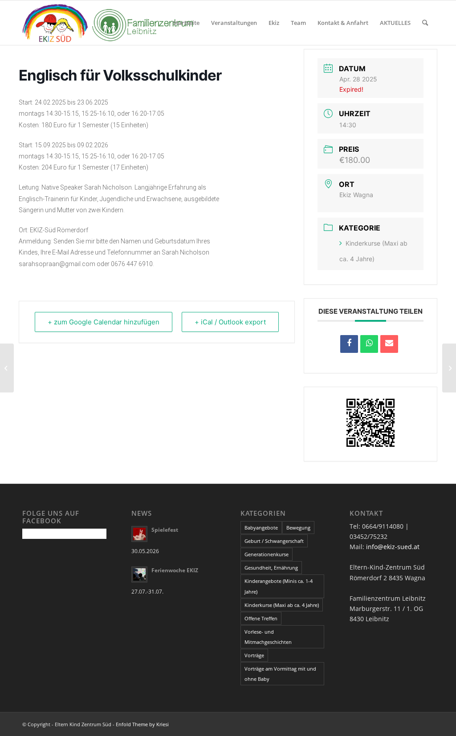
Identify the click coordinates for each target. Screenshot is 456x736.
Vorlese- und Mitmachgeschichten (268, 636)
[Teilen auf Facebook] (349, 344)
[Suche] (425, 22)
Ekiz (274, 23)
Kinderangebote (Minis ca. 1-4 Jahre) (278, 586)
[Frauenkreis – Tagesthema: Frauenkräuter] (7, 368)
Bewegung (298, 527)
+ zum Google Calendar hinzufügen (103, 322)
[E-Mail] (389, 344)
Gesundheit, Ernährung (271, 567)
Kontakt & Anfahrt (343, 23)
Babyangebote (261, 527)
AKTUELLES (395, 23)
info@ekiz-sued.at (392, 546)
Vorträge (254, 655)
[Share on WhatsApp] (369, 344)
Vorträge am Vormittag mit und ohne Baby (280, 673)
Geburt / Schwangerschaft (274, 541)
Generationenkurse (266, 554)
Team (298, 23)
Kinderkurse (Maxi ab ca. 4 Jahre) (281, 605)
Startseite (186, 23)
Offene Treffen (260, 618)
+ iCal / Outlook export (230, 322)
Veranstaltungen (234, 23)
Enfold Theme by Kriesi (142, 724)
